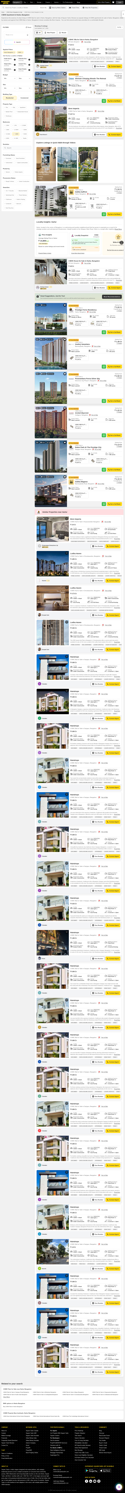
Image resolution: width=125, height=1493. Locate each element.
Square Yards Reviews (7, 1443)
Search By (43, 7)
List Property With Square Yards (59, 1433)
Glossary (101, 1433)
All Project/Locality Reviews (83, 1445)
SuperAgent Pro (54, 1455)
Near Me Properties (91, 7)
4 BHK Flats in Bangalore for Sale (14, 12)
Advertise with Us (55, 1445)
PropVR (28, 1447)
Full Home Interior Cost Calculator (84, 1457)
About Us (4, 1430)
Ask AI (18, 42)
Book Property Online (32, 1452)
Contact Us (4, 1445)
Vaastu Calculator (80, 1438)
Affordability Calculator (81, 1443)
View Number (100, 66)
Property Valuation (80, 1433)
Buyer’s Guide (103, 1443)
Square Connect (54, 1435)
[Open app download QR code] (123, 14)
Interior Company (31, 1443)
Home (2, 12)
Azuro (27, 1445)
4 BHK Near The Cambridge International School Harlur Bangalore (76, 1416)
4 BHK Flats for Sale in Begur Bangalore (73, 1392)
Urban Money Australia (32, 1440)
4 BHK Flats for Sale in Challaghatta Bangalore (45, 1394)
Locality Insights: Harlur (46, 222)
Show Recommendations (112, 297)
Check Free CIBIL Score (82, 1452)
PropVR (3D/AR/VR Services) (58, 1443)
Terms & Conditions (7, 1453)
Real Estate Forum (104, 1435)
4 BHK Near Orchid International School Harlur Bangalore (47, 1416)
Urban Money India (31, 1438)
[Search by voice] (27, 35)
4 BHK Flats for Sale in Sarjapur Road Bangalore (16, 1392)
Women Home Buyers (105, 1452)
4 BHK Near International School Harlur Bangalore (16, 1416)
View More (6, 1397)
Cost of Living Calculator (82, 1440)
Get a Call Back (115, 101)
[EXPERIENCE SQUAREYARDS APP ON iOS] (105, 1472)
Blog (100, 1430)
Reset (29, 27)
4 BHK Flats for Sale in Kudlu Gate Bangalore (15, 1394)
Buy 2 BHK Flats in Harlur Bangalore (13, 1406)
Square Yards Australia (32, 1435)
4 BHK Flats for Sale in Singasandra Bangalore (104, 1392)
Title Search (78, 1435)
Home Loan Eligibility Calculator (84, 1455)
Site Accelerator (54, 1440)
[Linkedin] (90, 1481)
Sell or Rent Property (104, 2)
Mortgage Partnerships (56, 1452)
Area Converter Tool (80, 1460)
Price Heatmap (79, 1430)
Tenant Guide (103, 1447)
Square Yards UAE (31, 1433)
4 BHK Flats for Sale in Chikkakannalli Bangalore (105, 1394)
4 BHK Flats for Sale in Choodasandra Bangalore (75, 1394)
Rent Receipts (79, 1450)
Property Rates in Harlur (44, 253)
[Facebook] (86, 1481)
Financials (4, 1438)
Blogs (78, 2)
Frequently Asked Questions (9, 1440)
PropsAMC (29, 1450)
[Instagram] (98, 1481)
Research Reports (104, 1438)
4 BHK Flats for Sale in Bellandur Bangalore (44, 1392)
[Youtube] (94, 1481)
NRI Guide (102, 1450)
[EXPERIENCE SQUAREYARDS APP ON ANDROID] (92, 1472)
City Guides (102, 1440)
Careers (3, 1433)
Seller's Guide (103, 1445)
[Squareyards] (5, 2)
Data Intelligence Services (57, 1450)
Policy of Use (5, 1456)
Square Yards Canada (32, 1430)
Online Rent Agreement (81, 1447)
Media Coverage (6, 1435)
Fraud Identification (6, 1458)
